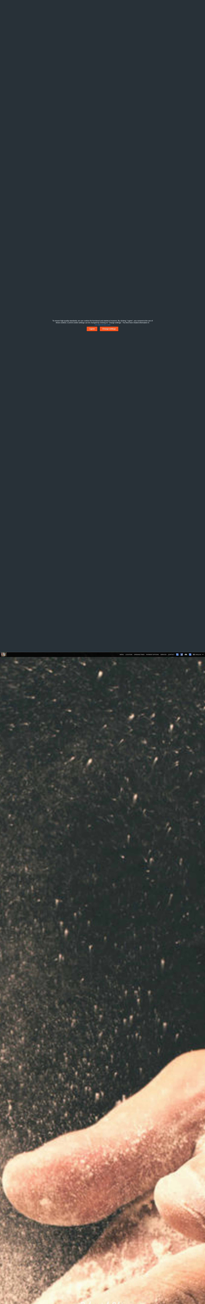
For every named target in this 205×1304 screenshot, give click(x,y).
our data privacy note (102, 324)
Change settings (109, 329)
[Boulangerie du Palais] (13, 654)
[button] (198, 654)
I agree (92, 329)
